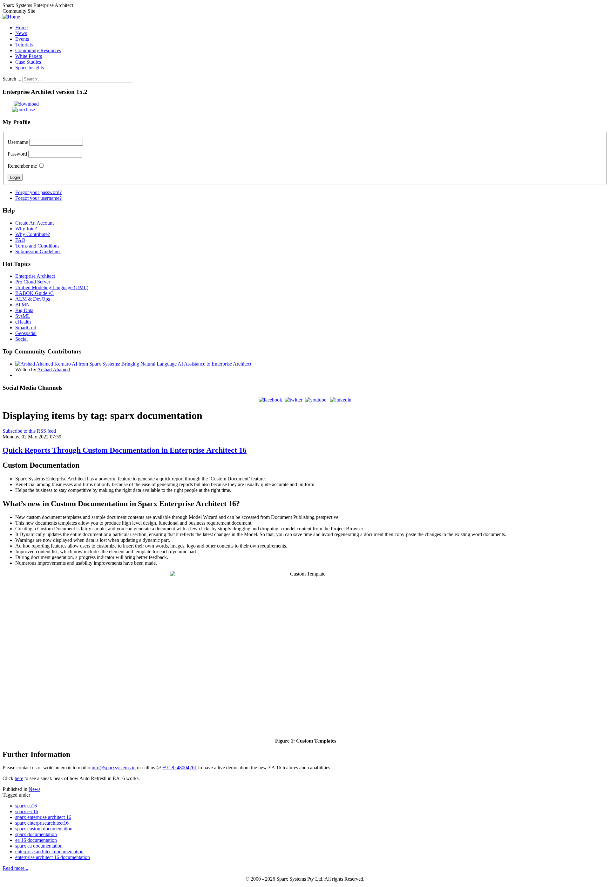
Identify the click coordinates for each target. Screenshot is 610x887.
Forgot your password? (38, 192)
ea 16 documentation (36, 840)
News (34, 789)
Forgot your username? (38, 198)
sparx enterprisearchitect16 (42, 823)
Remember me (22, 166)
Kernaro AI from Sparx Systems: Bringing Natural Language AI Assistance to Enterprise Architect (152, 364)
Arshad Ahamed (53, 369)
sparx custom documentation (43, 828)
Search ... (12, 78)
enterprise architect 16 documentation (52, 857)
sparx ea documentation (39, 846)
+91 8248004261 (179, 767)
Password (17, 154)
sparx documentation (36, 834)
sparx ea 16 (26, 811)
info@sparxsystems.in (114, 767)
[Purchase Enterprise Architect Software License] (19, 109)
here (19, 778)
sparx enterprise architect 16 (43, 817)
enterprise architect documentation (49, 851)
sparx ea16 (26, 805)
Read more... (15, 868)
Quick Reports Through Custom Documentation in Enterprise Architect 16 (125, 450)
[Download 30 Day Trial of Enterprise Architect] (21, 104)
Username (18, 142)
